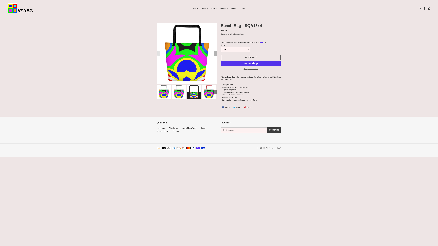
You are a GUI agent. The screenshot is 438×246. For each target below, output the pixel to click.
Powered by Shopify (275, 148)
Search (203, 128)
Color (223, 45)
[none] (164, 92)
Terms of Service (163, 131)
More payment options (251, 69)
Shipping (224, 34)
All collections (174, 128)
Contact (176, 131)
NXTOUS (265, 148)
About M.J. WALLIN (189, 128)
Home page (161, 128)
